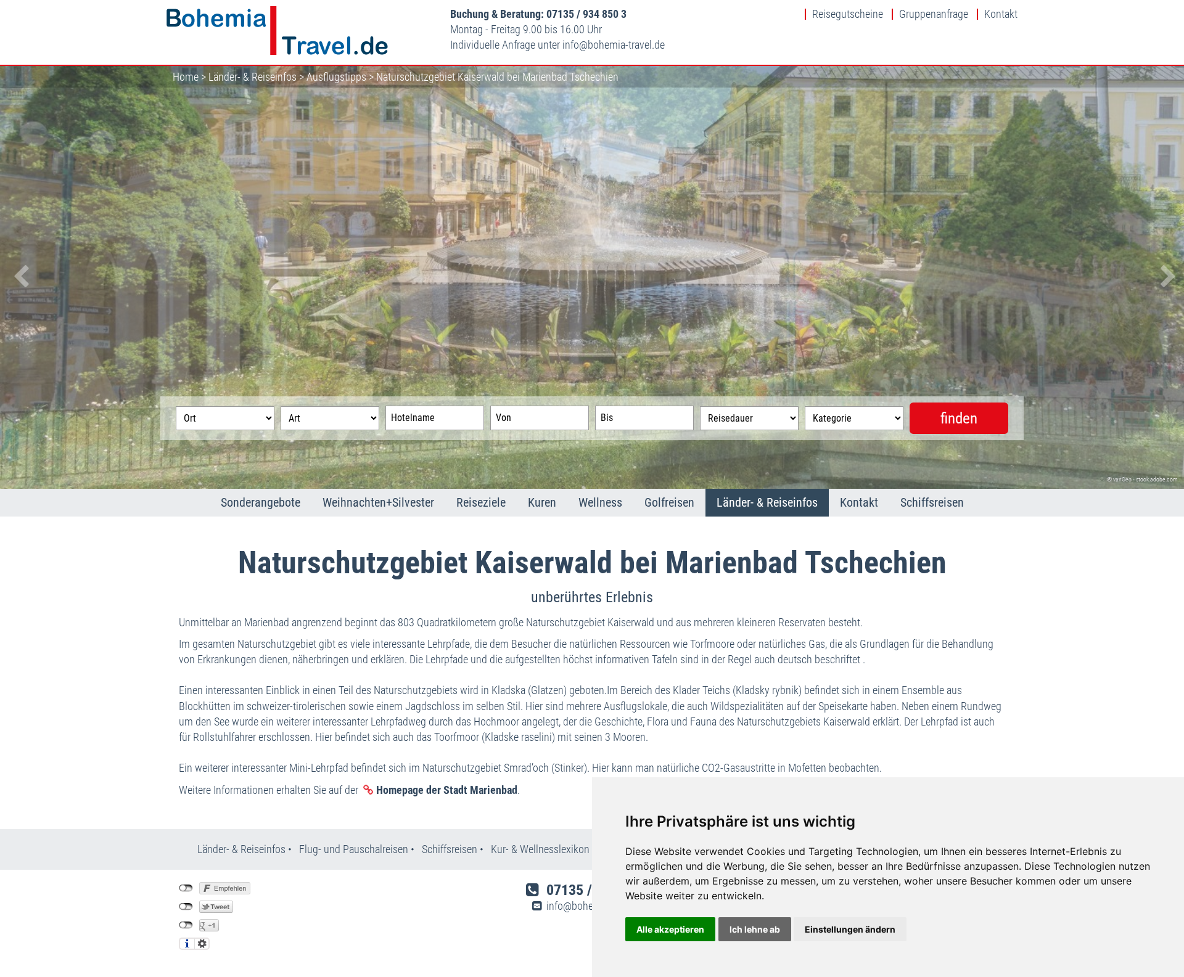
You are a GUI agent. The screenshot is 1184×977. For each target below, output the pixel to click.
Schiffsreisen (932, 502)
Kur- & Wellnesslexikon (540, 849)
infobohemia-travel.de (613, 44)
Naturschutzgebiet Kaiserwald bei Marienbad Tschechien (497, 76)
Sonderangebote (260, 502)
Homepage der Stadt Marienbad (446, 789)
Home (186, 76)
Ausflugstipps (336, 76)
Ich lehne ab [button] (755, 929)
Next (1165, 277)
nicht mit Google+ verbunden (186, 925)
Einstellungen (202, 944)
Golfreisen (669, 502)
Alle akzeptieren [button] (670, 929)
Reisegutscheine (847, 14)
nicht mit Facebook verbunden (186, 888)
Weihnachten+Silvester (378, 502)
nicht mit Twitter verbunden (186, 906)
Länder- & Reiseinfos (252, 76)
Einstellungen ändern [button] (850, 929)
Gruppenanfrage (933, 14)
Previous (18, 277)
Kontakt (1001, 14)
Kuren (542, 502)
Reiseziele (481, 502)
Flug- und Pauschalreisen (355, 849)
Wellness (600, 502)
